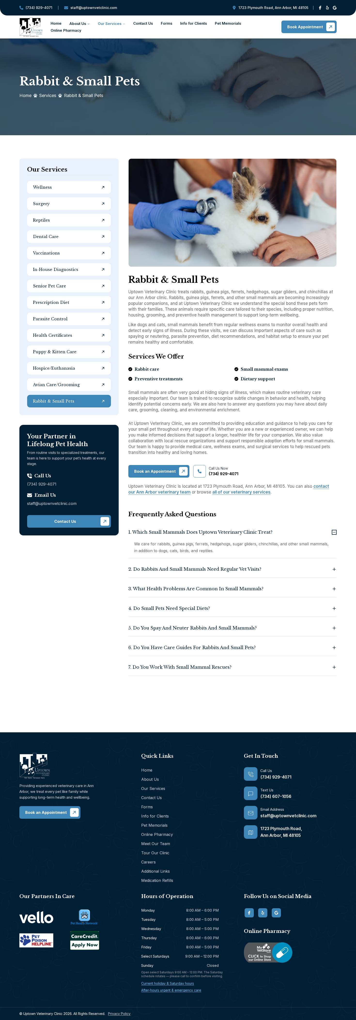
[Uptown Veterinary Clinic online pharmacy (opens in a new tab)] (290, 952)
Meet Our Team (155, 843)
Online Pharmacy (66, 30)
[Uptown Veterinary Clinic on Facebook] (320, 7)
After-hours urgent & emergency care (171, 990)
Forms (166, 23)
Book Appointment (305, 26)
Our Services (110, 23)
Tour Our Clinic (155, 852)
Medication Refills (157, 880)
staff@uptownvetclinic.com (90, 9)
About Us (77, 23)
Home (56, 23)
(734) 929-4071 (35, 9)
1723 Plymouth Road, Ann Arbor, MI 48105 (273, 8)
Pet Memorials (228, 23)
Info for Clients (193, 23)
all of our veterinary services (241, 492)
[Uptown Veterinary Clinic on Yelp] (327, 7)
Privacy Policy (119, 1014)
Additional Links (155, 871)
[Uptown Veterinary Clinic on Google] (334, 7)
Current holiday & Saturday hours (167, 983)
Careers (148, 862)
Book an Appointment (155, 471)
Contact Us (143, 23)
